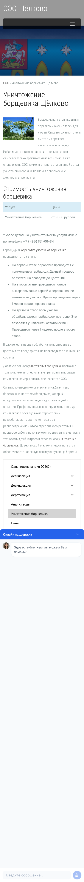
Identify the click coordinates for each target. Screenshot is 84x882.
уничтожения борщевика (45, 366)
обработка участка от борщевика (43, 250)
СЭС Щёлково (25, 8)
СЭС (6, 83)
